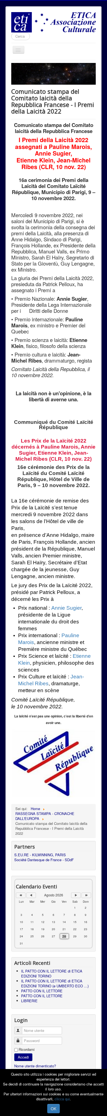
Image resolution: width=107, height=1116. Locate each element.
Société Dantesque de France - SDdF (44, 859)
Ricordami (27, 1049)
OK (53, 1108)
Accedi (23, 1057)
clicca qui (62, 1098)
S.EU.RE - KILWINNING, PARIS (40, 854)
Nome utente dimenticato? (35, 1065)
